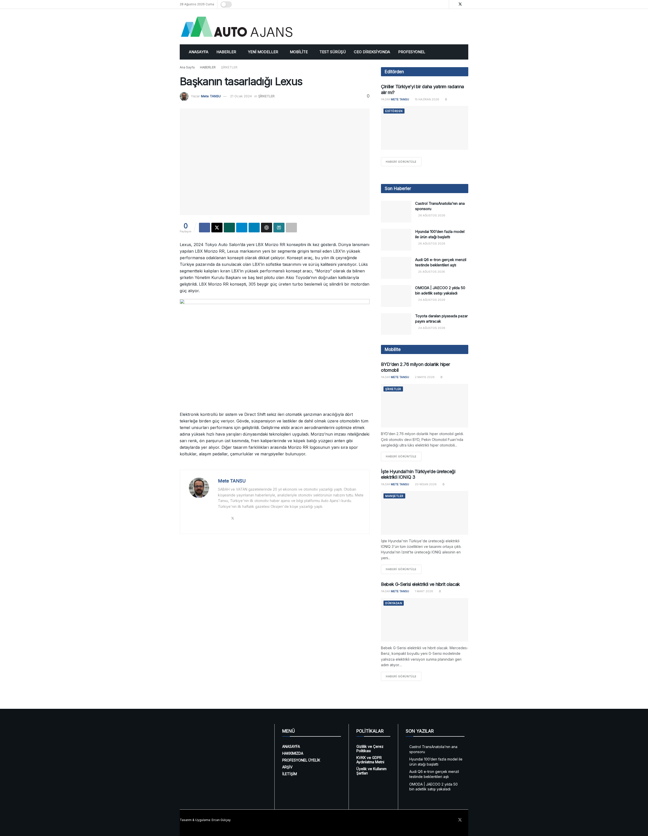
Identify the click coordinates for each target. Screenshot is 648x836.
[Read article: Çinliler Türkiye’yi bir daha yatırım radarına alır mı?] (424, 128)
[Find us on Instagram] (466, 4)
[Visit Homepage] (237, 27)
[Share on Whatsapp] (229, 227)
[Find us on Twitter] (460, 4)
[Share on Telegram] (241, 227)
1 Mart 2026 (423, 591)
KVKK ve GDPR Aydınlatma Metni (370, 759)
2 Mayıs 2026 (424, 377)
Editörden (394, 111)
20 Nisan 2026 (425, 484)
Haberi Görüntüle (403, 161)
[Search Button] (444, 4)
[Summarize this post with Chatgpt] (266, 227)
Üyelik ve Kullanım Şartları (371, 771)
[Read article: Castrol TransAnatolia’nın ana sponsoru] (396, 211)
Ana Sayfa (187, 67)
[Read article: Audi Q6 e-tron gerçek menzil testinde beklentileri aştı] (396, 268)
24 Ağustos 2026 (431, 300)
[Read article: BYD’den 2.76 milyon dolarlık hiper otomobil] (424, 406)
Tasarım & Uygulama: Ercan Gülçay (205, 820)
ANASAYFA (198, 51)
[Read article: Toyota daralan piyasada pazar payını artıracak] (396, 324)
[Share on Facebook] (204, 227)
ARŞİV (287, 767)
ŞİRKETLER (229, 67)
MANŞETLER (394, 496)
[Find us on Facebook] (453, 4)
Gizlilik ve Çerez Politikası (369, 748)
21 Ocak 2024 (241, 96)
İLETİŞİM (289, 774)
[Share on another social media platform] (291, 227)
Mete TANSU (211, 96)
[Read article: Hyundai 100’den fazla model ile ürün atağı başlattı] (396, 240)
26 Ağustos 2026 (431, 215)
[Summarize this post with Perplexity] (279, 227)
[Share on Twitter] (216, 227)
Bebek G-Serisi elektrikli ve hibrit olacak (420, 584)
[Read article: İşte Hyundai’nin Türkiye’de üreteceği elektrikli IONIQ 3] (424, 513)
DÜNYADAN (393, 603)
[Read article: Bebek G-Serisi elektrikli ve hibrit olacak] (424, 620)
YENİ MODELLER (263, 51)
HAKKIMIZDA (292, 753)
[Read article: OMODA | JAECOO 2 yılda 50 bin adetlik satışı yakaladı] (396, 296)
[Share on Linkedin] (254, 227)
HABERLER (226, 51)
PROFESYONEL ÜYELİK (301, 760)
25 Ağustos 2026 (431, 271)
